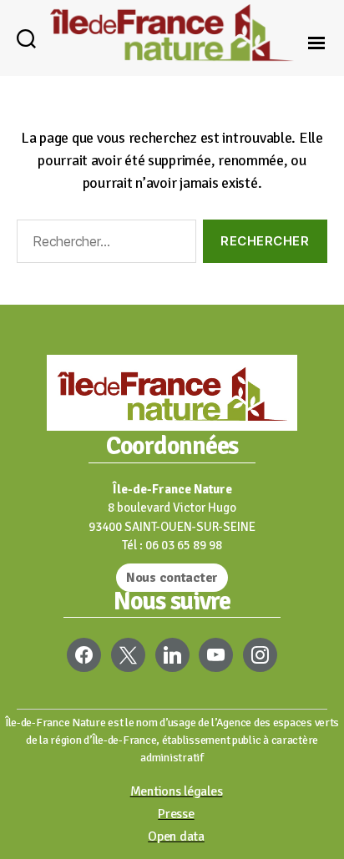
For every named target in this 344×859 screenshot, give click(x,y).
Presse (176, 814)
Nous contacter (172, 577)
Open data (176, 836)
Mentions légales (176, 791)
